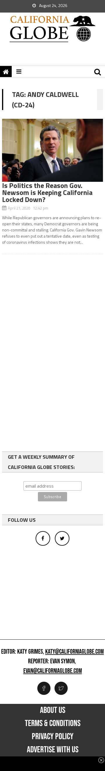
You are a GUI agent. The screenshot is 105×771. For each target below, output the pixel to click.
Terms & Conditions (52, 723)
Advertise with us (52, 749)
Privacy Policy (53, 736)
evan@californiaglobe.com (52, 671)
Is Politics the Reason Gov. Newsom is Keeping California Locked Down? (47, 192)
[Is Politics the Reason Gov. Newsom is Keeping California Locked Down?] (52, 150)
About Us (52, 710)
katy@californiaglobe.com (74, 652)
